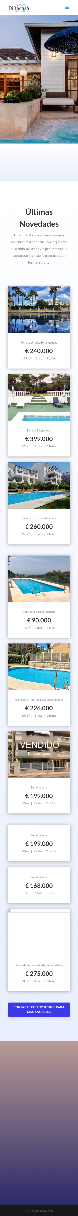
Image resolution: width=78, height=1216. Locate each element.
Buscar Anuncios (37, 112)
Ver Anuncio (39, 332)
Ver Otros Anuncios (39, 867)
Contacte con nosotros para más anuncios (39, 1009)
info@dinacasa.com (57, 1159)
